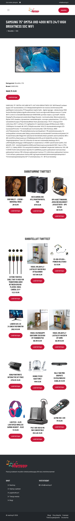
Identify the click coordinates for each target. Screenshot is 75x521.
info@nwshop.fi (63, 2)
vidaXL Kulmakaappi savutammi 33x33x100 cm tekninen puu (37, 335)
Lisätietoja (13, 97)
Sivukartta (64, 518)
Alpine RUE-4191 (59, 418)
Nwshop (12, 485)
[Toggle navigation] (8, 10)
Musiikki (11, 31)
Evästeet (65, 515)
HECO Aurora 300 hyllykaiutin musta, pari (37, 199)
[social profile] (20, 2)
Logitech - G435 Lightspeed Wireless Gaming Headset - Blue (15, 424)
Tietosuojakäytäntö (53, 518)
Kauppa (63, 10)
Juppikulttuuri (14, 493)
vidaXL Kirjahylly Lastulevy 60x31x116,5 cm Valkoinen (37, 269)
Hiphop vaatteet (15, 489)
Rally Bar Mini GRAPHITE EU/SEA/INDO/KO (59, 375)
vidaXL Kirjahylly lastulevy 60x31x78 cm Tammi (59, 335)
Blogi (11, 500)
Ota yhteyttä (56, 515)
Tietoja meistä (14, 497)
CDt (17, 31)
